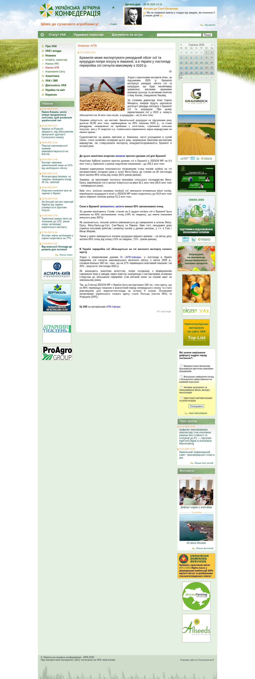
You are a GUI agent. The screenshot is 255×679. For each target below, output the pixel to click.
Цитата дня (132, 4)
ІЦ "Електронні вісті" (204, 660)
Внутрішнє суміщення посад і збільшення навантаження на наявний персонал (196, 379)
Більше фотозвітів (204, 548)
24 (181, 72)
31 (201, 52)
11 (186, 62)
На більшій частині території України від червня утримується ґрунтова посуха (58, 206)
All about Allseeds (196, 543)
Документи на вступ (127, 34)
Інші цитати (210, 25)
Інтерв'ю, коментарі (56, 59)
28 (186, 52)
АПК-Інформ (113, 306)
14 (201, 62)
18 (186, 67)
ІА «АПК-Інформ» (130, 257)
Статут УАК (57, 34)
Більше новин (66, 255)
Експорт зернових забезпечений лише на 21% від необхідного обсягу (57, 165)
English (114, 24)
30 (196, 52)
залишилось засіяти (112, 206)
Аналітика (52, 75)
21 (201, 67)
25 (186, 72)
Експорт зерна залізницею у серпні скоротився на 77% (57, 237)
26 (191, 72)
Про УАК (51, 46)
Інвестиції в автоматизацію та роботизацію (195, 399)
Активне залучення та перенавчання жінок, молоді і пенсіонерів (194, 390)
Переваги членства (88, 34)
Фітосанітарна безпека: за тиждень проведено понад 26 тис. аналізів (56, 179)
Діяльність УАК (55, 85)
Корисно (51, 94)
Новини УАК (52, 63)
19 (191, 67)
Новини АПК (87, 46)
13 (196, 62)
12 (191, 62)
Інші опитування (198, 413)
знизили (120, 156)
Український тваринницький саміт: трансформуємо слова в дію (196, 455)
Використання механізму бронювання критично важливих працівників (196, 369)
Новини (50, 55)
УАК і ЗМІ (51, 80)
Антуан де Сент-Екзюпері (160, 8)
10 (181, 62)
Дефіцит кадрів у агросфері (196, 507)
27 (181, 52)
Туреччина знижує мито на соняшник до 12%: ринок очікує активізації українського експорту (57, 222)
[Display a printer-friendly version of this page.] (170, 71)
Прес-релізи (188, 421)
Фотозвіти (187, 470)
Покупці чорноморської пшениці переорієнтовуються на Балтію (55, 149)
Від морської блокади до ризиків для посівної (57, 248)
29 (191, 52)
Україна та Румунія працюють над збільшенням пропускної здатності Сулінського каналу (57, 133)
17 (181, 67)
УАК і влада (53, 50)
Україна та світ (55, 89)
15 (206, 62)
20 (196, 67)
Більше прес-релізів (204, 463)
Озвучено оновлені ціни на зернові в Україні (57, 192)
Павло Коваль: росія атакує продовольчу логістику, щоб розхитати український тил (57, 116)
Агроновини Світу (55, 71)
